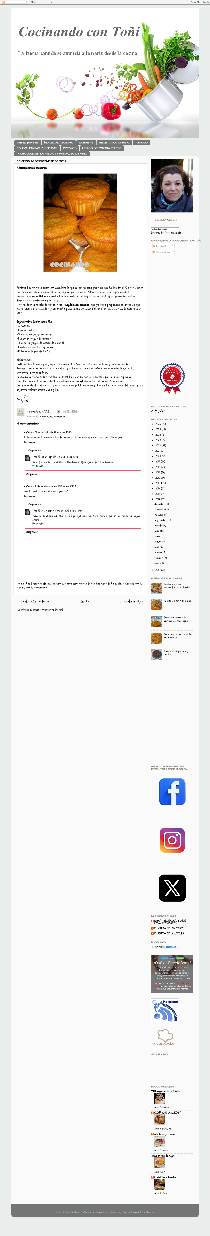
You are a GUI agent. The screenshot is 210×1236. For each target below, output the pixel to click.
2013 (158, 494)
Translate (176, 233)
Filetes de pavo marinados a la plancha (177, 586)
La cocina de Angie (164, 1156)
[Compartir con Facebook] (73, 411)
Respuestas (35, 450)
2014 (158, 489)
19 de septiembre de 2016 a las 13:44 (61, 511)
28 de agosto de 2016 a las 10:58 (59, 457)
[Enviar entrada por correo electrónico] (58, 411)
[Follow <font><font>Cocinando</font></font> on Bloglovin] (164, 948)
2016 (158, 478)
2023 (158, 440)
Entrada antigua (132, 601)
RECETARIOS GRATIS (114, 142)
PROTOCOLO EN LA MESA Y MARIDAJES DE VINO (52, 153)
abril (157, 547)
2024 (158, 435)
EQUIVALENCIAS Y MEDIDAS (37, 148)
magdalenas (46, 416)
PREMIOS (70, 148)
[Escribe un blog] (67, 411)
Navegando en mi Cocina (167, 1091)
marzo (159, 552)
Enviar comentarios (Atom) (48, 610)
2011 (157, 570)
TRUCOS (141, 142)
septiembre (161, 520)
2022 (158, 445)
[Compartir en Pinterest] (76, 411)
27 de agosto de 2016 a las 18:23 (52, 432)
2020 (158, 456)
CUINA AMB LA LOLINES (167, 1113)
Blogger (150, 1212)
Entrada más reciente (33, 601)
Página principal (27, 142)
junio (158, 536)
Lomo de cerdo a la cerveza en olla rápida (176, 619)
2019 (158, 462)
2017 (158, 472)
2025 (158, 429)
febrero (159, 558)
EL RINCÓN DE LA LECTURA (169, 933)
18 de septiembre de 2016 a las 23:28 (55, 486)
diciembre (160, 504)
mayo (158, 542)
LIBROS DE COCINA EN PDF (101, 148)
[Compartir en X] (70, 411)
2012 (158, 499)
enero (158, 563)
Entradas (160, 246)
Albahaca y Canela (164, 1134)
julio (157, 531)
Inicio (84, 601)
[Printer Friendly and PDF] (20, 413)
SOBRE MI (86, 142)
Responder (29, 442)
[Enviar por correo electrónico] (64, 411)
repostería (59, 416)
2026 (158, 424)
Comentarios (162, 252)
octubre (159, 515)
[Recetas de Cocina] (162, 1046)
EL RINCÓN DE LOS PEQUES (168, 928)
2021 (158, 451)
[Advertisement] (172, 307)
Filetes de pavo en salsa (177, 601)
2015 (158, 483)
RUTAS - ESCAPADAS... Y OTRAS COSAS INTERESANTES (170, 922)
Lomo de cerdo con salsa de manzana (178, 636)
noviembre (161, 509)
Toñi (34, 457)
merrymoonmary (112, 1212)
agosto (159, 525)
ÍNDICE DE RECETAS (58, 142)
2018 (158, 467)
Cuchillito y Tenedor (165, 1177)
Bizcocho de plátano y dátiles (176, 652)
